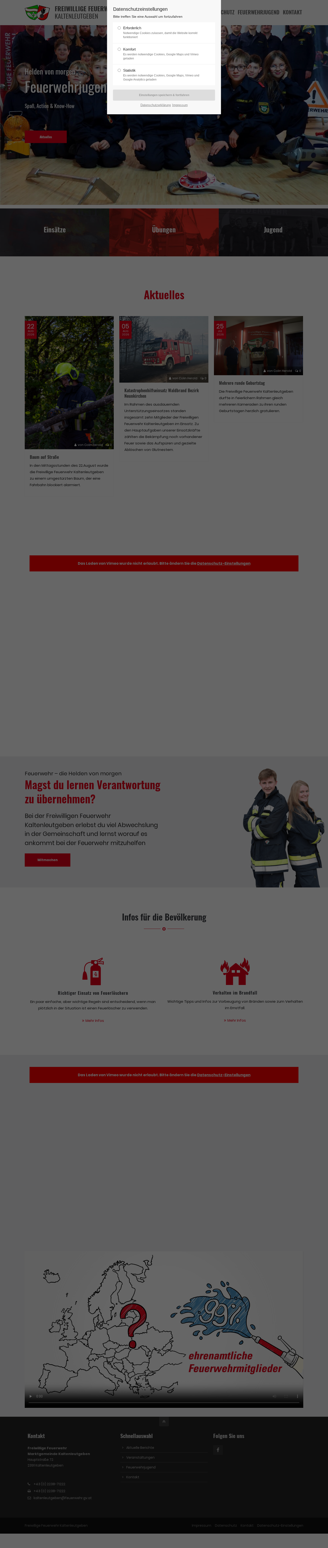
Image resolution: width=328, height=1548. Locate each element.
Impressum (180, 105)
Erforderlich (160, 32)
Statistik (161, 74)
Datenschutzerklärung (155, 105)
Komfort (161, 53)
